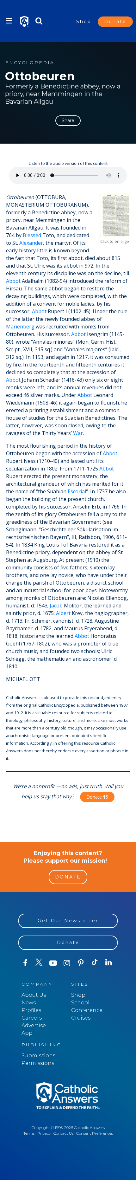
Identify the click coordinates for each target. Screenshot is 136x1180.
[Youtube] (53, 963)
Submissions (38, 1056)
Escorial (77, 491)
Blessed (32, 235)
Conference (86, 1010)
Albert (63, 613)
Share (68, 120)
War (78, 433)
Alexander (31, 242)
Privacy (44, 1133)
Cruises (80, 1018)
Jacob (56, 605)
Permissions (38, 1063)
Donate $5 (97, 797)
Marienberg (20, 326)
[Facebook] (25, 963)
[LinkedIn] (109, 963)
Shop (83, 21)
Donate (115, 21)
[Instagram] (67, 963)
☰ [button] (9, 20)
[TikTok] (95, 963)
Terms (28, 1133)
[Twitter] (39, 963)
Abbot (13, 280)
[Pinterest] (81, 963)
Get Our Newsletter (68, 921)
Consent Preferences (94, 1133)
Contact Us (63, 1133)
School (80, 1003)
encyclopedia (29, 62)
